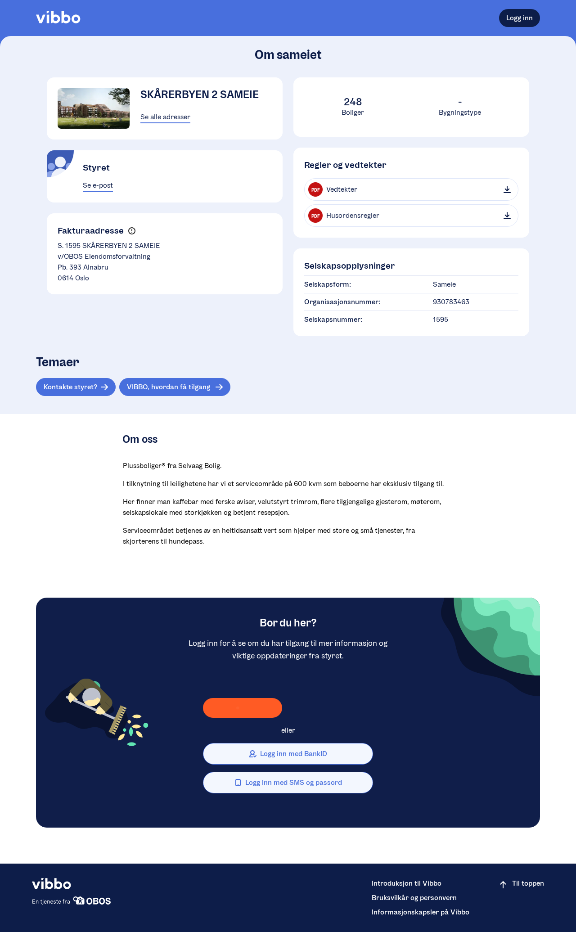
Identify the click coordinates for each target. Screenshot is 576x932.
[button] (131, 231)
